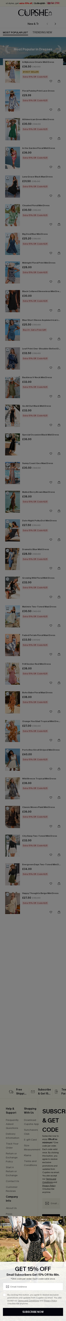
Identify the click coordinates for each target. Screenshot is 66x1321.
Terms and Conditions (28, 1300)
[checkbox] (4, 1294)
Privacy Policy (50, 1300)
